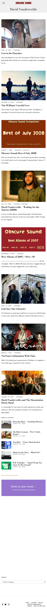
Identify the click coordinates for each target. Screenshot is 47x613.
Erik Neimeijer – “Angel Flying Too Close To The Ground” (27, 463)
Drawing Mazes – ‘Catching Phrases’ (28, 421)
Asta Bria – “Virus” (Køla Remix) (26, 442)
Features (17, 50)
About (27, 602)
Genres (29, 606)
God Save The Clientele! (13, 309)
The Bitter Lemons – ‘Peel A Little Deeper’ (26, 433)
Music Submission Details (9, 475)
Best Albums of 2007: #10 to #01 (18, 256)
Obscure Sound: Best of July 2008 (18, 153)
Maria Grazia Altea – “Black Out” (26, 452)
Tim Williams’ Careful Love (15, 105)
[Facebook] (2, 604)
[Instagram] (8, 604)
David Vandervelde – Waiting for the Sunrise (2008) (20, 208)
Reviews (25, 204)
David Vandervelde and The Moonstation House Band (22, 401)
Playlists (26, 150)
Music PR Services (39, 606)
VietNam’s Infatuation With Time (18, 356)
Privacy (40, 602)
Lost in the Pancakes (11, 53)
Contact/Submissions (34, 604)
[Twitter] (5, 604)
